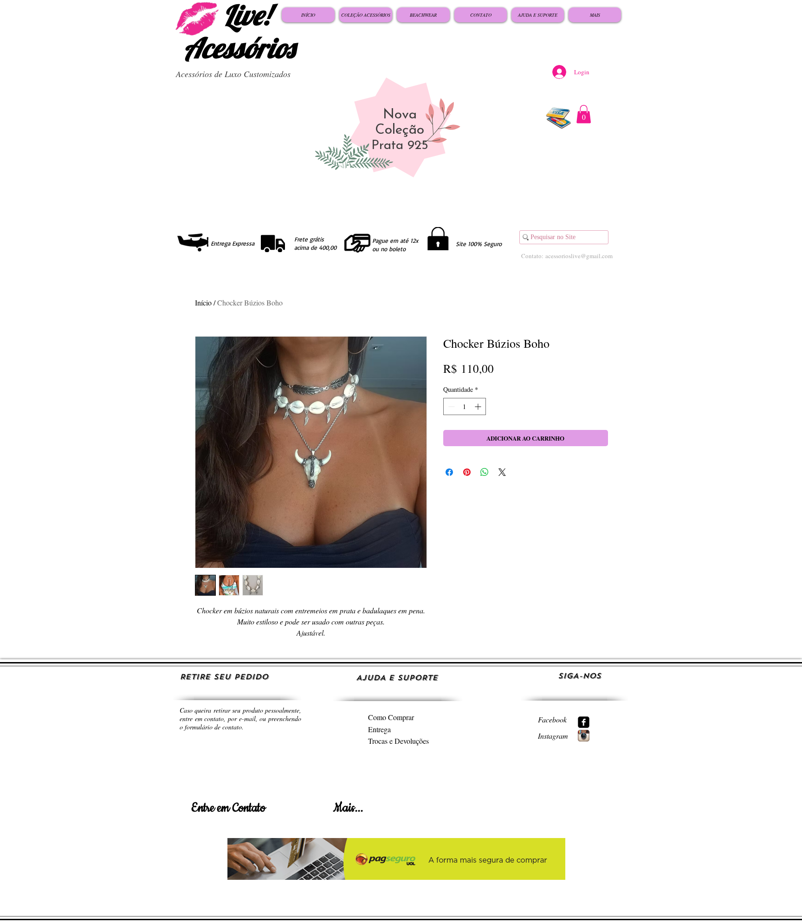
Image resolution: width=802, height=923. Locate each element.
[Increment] (479, 406)
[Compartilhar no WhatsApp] (484, 472)
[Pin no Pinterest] (466, 472)
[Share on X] (502, 472)
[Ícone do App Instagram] (583, 735)
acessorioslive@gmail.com (579, 256)
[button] (583, 114)
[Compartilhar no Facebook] (449, 472)
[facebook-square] (583, 722)
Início (203, 302)
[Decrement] (450, 406)
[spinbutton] (464, 406)
